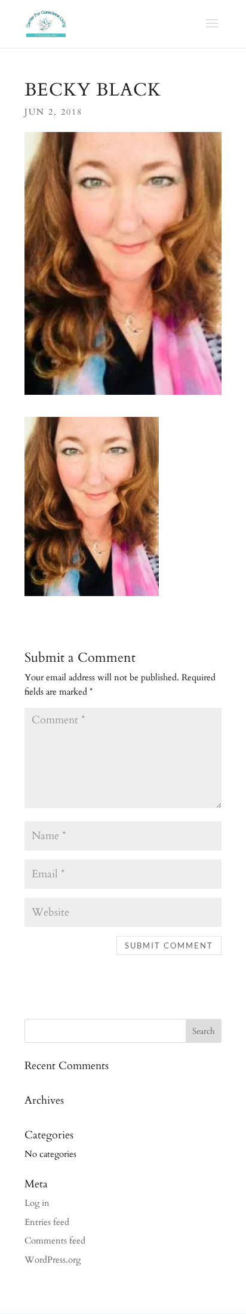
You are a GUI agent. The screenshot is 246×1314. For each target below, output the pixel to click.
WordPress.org (52, 1260)
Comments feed (54, 1241)
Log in (37, 1203)
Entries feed (46, 1222)
